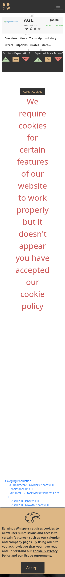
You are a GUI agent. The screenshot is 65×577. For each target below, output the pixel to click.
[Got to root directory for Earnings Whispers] (6, 6)
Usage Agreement (37, 555)
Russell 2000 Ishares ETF (24, 501)
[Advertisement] (32, 350)
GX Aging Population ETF (20, 481)
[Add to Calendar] (30, 28)
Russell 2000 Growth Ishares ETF (29, 505)
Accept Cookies (32, 91)
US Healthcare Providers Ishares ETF (32, 485)
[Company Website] (34, 28)
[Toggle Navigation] (58, 6)
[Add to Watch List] (26, 28)
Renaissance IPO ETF (22, 489)
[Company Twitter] (38, 28)
